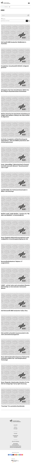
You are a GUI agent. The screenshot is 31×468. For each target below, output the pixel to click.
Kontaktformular (15, 435)
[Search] (29, 15)
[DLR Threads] (13, 455)
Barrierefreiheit (15, 443)
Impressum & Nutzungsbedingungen (15, 447)
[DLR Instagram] (19, 455)
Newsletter (15, 436)
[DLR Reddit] (14, 455)
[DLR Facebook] (8, 455)
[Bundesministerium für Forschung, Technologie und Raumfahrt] (15, 463)
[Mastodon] (11, 455)
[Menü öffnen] (28, 3)
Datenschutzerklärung (15, 444)
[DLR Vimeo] (17, 455)
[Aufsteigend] (27, 21)
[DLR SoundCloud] (22, 455)
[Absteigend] (29, 21)
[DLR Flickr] (20, 455)
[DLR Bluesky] (10, 455)
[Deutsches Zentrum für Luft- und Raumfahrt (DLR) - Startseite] (6, 3)
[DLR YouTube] (16, 455)
